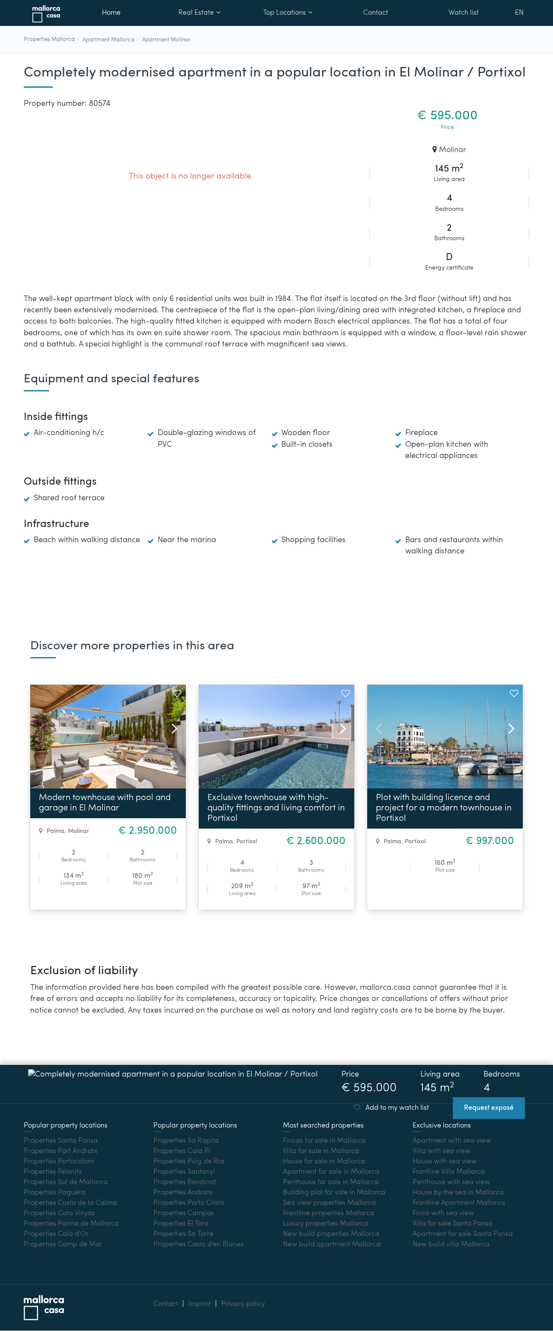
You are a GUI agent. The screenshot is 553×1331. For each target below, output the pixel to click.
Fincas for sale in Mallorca (324, 1140)
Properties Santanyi (184, 1172)
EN (519, 13)
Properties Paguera (55, 1192)
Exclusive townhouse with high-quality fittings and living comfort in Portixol (276, 808)
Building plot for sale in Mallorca (334, 1192)
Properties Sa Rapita (186, 1140)
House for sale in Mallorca (324, 1161)
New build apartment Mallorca (332, 1244)
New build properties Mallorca (331, 1234)
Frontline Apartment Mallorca (459, 1203)
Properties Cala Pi (181, 1151)
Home (111, 13)
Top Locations (284, 13)
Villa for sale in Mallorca (321, 1151)
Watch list (463, 13)
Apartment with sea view (452, 1140)
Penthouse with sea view (451, 1182)
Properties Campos (183, 1213)
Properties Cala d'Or (56, 1234)
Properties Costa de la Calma (70, 1203)
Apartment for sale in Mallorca (331, 1172)
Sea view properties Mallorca (329, 1203)
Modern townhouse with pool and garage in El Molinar (105, 803)
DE (519, 36)
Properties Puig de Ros (189, 1161)
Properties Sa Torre (183, 1234)
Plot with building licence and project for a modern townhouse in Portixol (444, 808)
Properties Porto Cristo (188, 1203)
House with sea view (445, 1161)
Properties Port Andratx (61, 1151)
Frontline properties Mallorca (328, 1213)
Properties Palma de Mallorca (71, 1223)
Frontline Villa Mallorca (449, 1172)
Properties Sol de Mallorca (66, 1182)
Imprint (199, 1304)
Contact (375, 13)
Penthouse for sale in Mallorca (330, 1182)
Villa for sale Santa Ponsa (453, 1223)
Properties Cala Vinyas (59, 1213)
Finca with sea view (443, 1213)
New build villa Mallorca (451, 1244)
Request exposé (489, 1108)
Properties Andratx (183, 1192)
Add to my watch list (396, 1108)
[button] (171, 725)
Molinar (452, 150)
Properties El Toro (180, 1223)
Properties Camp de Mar (63, 1244)
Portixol (246, 842)
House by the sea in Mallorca (458, 1192)
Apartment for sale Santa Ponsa (463, 1234)
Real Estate (196, 13)
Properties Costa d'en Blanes (198, 1244)
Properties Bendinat (184, 1182)
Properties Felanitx (53, 1172)
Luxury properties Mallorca (325, 1223)
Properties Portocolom (59, 1161)
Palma (55, 831)
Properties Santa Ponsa (61, 1140)
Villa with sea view (441, 1151)
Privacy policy (243, 1304)
